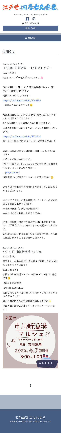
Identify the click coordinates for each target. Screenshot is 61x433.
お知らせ (9, 51)
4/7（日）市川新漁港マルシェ (22, 251)
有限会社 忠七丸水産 (30, 417)
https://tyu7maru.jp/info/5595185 (22, 100)
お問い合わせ (30, 28)
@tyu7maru (12, 173)
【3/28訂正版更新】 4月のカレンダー (27, 68)
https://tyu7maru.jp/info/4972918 (22, 136)
